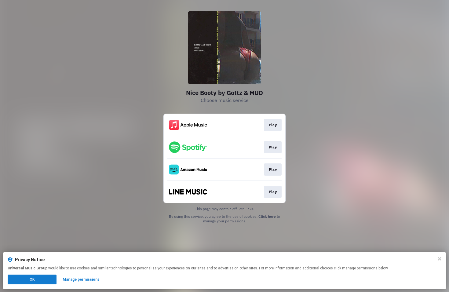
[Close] (439, 259)
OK (32, 279)
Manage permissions (81, 279)
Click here (267, 216)
